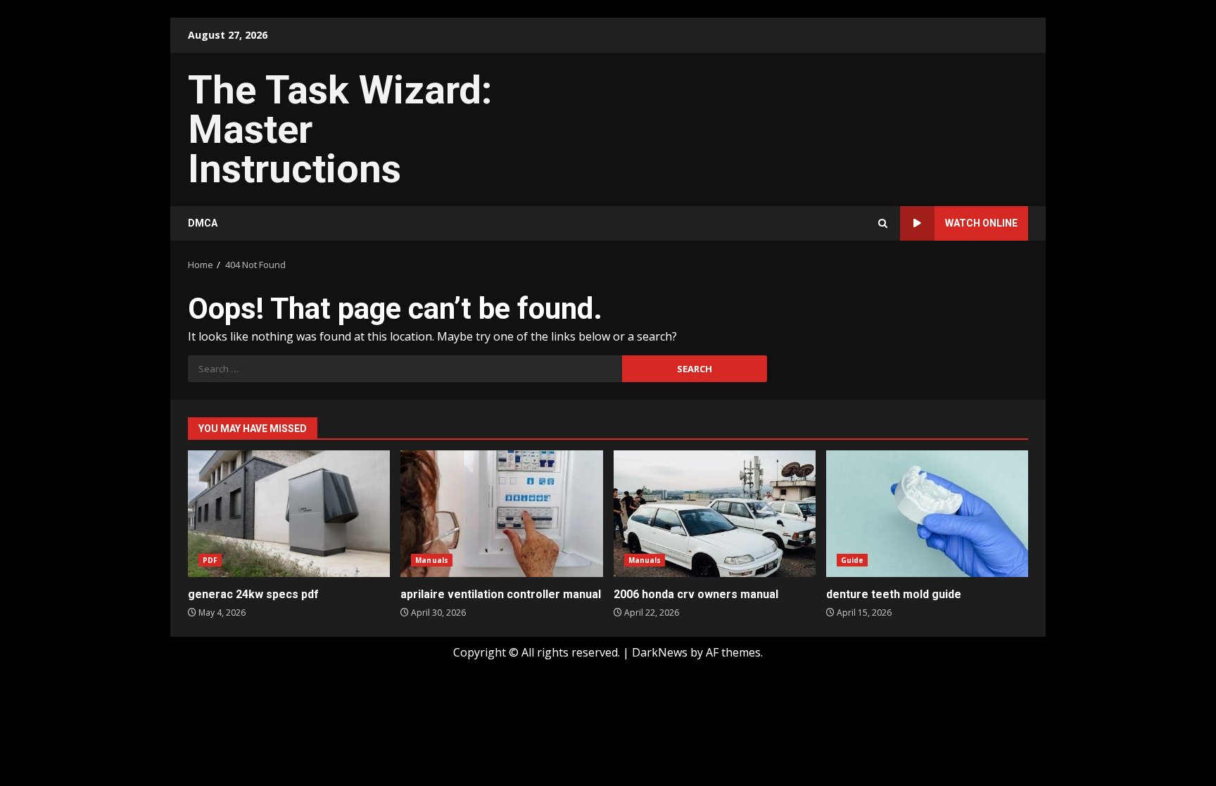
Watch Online (981, 223)
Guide (852, 560)
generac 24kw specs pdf (289, 513)
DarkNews (660, 652)
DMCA (202, 223)
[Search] (882, 223)
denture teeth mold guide (927, 513)
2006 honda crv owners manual (715, 513)
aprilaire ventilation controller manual (501, 513)
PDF (210, 560)
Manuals (431, 560)
